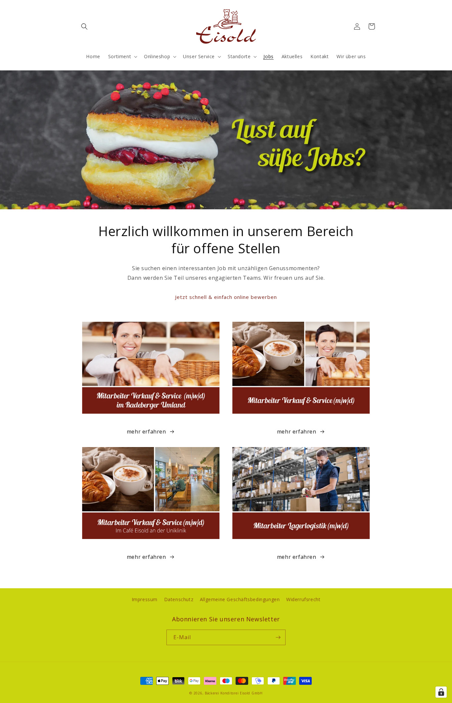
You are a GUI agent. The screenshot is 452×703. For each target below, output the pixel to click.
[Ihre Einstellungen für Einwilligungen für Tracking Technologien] (441, 692)
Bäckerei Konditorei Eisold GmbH (234, 693)
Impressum (145, 599)
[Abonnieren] (278, 637)
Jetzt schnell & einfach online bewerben (226, 297)
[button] (84, 26)
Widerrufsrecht (303, 599)
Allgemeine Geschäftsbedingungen (240, 599)
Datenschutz (179, 599)
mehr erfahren (146, 431)
